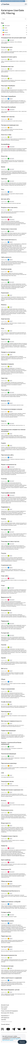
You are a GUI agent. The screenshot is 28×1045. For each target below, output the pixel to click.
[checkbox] (1, 26)
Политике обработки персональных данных (11, 1039)
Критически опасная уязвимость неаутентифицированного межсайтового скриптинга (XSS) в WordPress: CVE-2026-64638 (13, 1)
